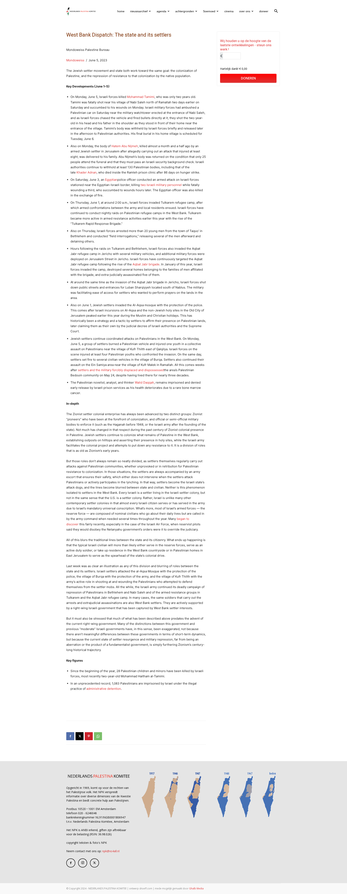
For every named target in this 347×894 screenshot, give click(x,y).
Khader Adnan (87, 172)
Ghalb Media (196, 888)
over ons (244, 11)
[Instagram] (82, 862)
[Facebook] (70, 736)
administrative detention (103, 689)
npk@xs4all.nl (110, 851)
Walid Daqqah (144, 382)
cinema (229, 11)
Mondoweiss (75, 60)
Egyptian (111, 180)
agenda (161, 11)
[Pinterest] (89, 736)
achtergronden (184, 11)
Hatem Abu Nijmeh (124, 146)
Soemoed (209, 11)
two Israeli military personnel (161, 185)
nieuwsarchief (139, 11)
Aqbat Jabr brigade (146, 264)
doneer (263, 11)
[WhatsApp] (98, 736)
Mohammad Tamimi (140, 97)
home (121, 11)
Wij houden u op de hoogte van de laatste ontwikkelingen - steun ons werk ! (245, 45)
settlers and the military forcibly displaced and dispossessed (121, 370)
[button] (276, 11)
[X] (80, 736)
